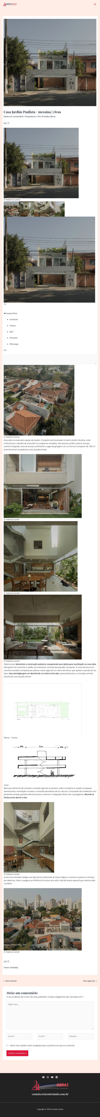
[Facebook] (43, 1077)
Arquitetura (30, 116)
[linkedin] (56, 1077)
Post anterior (10, 981)
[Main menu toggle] (95, 4)
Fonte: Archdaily (11, 967)
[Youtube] (52, 1077)
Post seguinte (90, 981)
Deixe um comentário (14, 116)
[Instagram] (48, 1077)
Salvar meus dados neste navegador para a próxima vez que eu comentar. (42, 1045)
